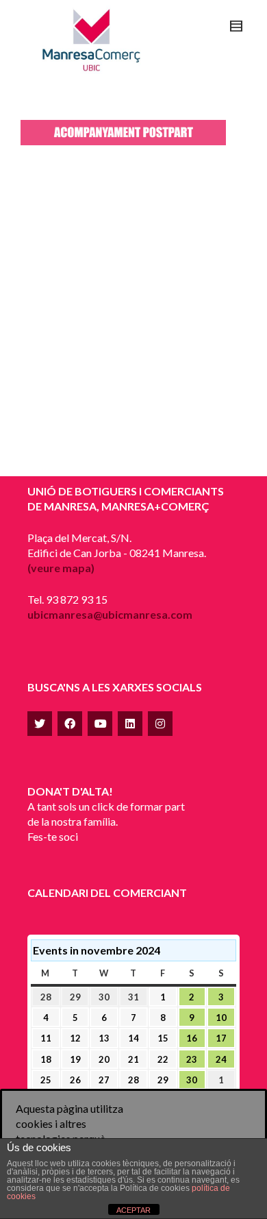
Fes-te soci (52, 836)
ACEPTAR (133, 1210)
